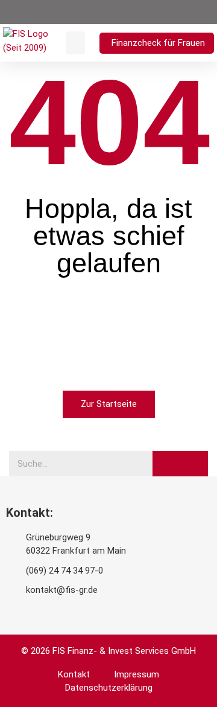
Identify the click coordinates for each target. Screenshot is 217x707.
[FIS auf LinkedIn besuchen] (173, 12)
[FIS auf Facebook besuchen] (139, 12)
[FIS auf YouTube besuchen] (123, 12)
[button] (12, 12)
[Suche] (180, 463)
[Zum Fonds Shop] (206, 12)
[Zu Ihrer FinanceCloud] (189, 12)
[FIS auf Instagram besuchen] (156, 12)
